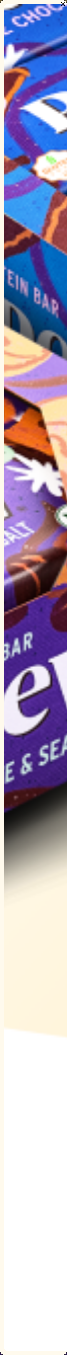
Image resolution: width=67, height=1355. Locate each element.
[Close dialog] (63, 4)
